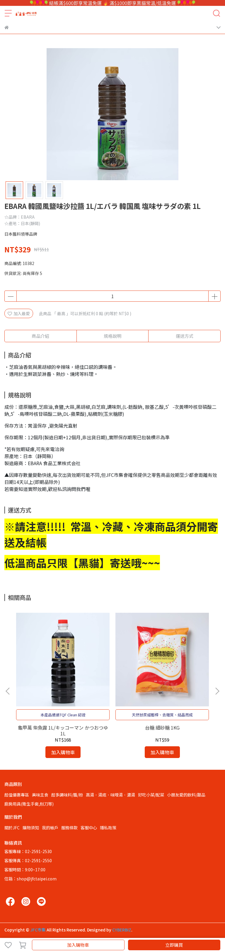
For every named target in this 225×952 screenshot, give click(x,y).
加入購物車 (78, 945)
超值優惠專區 (16, 795)
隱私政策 (108, 828)
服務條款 (69, 828)
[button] (217, 691)
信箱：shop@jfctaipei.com (30, 879)
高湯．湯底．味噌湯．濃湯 (110, 795)
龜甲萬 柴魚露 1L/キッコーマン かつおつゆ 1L (63, 730)
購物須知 (31, 828)
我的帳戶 (50, 828)
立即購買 (174, 945)
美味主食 (40, 795)
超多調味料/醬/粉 (67, 795)
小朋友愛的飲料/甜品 (186, 795)
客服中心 (89, 828)
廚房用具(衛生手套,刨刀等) (29, 804)
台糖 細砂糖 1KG (162, 727)
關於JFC (12, 828)
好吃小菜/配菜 (151, 795)
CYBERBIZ (121, 930)
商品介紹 (40, 336)
